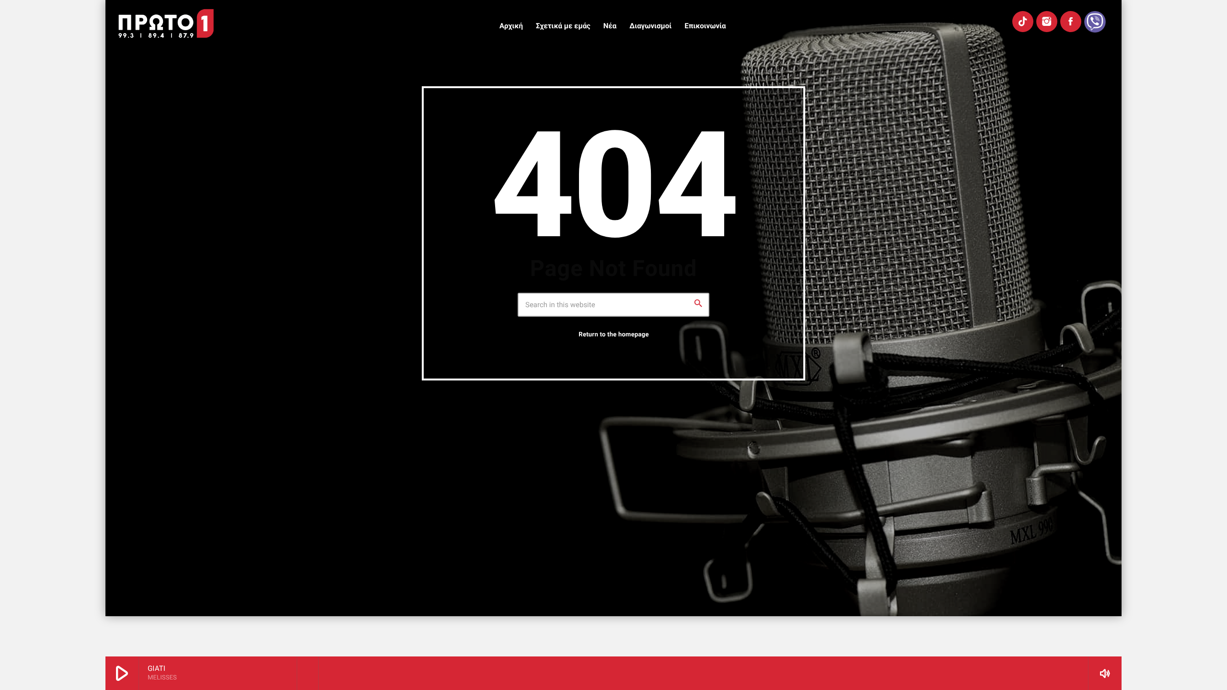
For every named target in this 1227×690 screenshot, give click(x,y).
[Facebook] (1070, 21)
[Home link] (166, 23)
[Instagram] (1046, 21)
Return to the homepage (613, 334)
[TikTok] (1022, 21)
